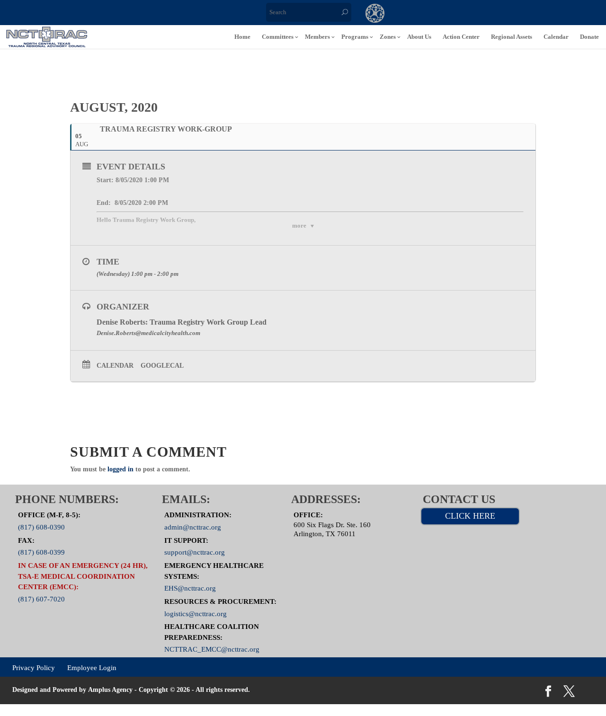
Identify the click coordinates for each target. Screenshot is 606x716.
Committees (278, 36)
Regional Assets (511, 36)
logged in (120, 469)
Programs (354, 36)
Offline (452, 14)
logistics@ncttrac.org (195, 613)
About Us (419, 36)
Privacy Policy (33, 668)
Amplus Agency (110, 689)
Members (317, 36)
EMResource (413, 14)
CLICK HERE (470, 516)
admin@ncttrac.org (192, 527)
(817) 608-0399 (41, 552)
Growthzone (375, 14)
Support (491, 14)
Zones (388, 36)
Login (530, 14)
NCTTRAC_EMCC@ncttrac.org (211, 649)
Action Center (461, 36)
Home (242, 36)
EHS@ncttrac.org (190, 588)
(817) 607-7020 (41, 598)
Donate (589, 36)
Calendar (556, 36)
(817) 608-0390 (41, 527)
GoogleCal (162, 365)
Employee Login (91, 668)
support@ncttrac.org (194, 552)
